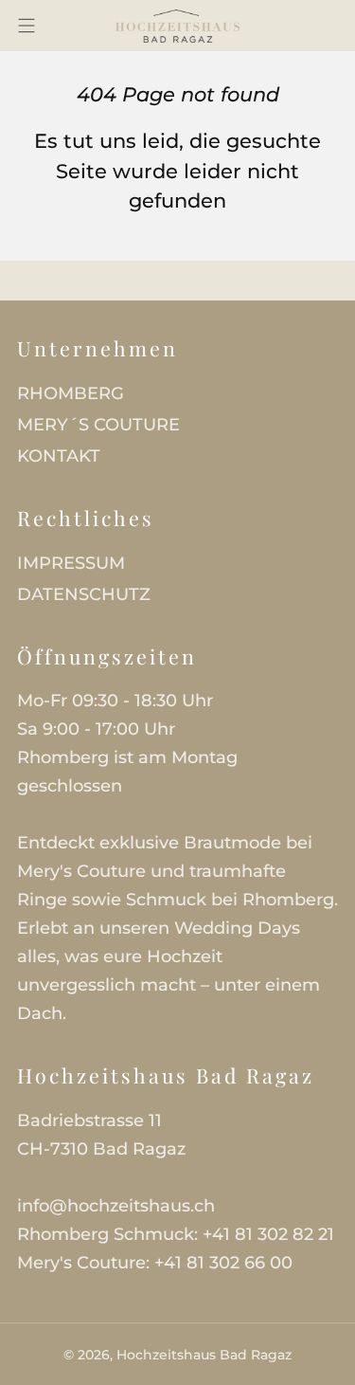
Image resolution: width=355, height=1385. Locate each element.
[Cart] (294, 25)
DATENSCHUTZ (84, 594)
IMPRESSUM (71, 563)
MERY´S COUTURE (98, 424)
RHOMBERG (70, 393)
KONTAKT (58, 456)
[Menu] (26, 25)
